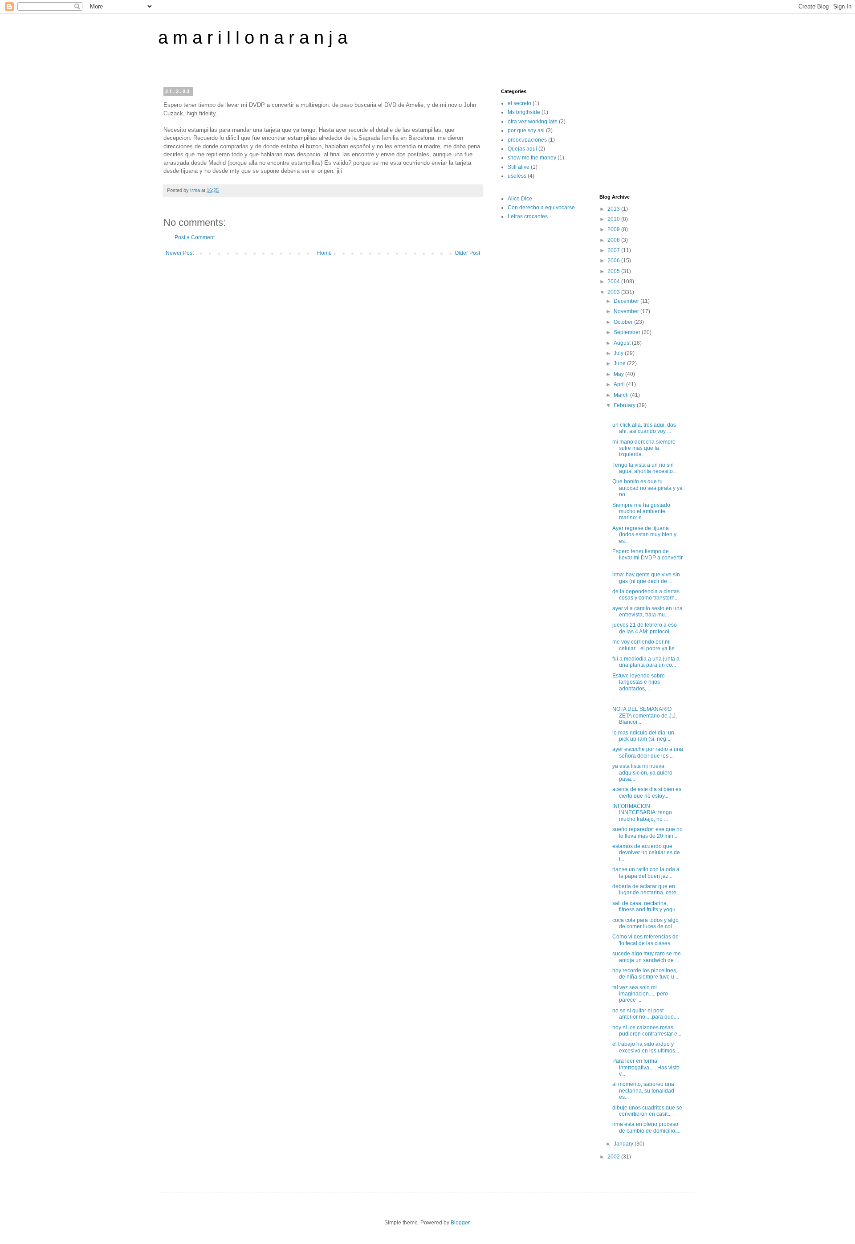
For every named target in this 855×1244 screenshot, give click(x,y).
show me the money (532, 158)
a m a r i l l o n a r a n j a (252, 37)
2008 (614, 240)
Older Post (467, 253)
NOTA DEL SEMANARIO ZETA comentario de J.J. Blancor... (644, 715)
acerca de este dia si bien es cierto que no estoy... (646, 792)
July (619, 353)
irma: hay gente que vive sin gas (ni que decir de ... (646, 577)
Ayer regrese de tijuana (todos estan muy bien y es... (644, 534)
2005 (614, 271)
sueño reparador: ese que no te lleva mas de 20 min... (647, 832)
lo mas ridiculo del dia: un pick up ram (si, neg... (643, 736)
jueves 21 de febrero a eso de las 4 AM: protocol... (644, 628)
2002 (614, 1157)
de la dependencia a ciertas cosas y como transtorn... (646, 594)
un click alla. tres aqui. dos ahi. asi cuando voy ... (644, 428)
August (623, 343)
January (624, 1144)
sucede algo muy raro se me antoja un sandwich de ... (646, 956)
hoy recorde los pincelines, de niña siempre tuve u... (645, 973)
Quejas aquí (522, 149)
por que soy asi (526, 130)
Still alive (518, 167)
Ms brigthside (524, 112)
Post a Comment (195, 237)
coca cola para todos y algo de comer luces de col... (645, 923)
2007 (614, 250)
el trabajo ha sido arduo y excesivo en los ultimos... (645, 1047)
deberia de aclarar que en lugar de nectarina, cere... (646, 889)
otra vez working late (533, 121)
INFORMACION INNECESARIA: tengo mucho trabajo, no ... (642, 812)
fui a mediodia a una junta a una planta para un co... (646, 662)
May (619, 374)
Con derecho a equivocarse (541, 207)
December (627, 301)
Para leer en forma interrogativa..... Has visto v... (646, 1067)
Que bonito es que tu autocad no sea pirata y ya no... (647, 488)
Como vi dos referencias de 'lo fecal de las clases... (645, 940)
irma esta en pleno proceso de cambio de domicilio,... (646, 1127)
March (622, 395)
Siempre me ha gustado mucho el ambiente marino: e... (641, 511)
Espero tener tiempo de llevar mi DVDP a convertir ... (647, 557)
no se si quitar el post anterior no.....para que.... (645, 1013)
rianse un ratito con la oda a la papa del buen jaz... (646, 872)
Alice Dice (520, 199)
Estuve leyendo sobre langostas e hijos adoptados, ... (638, 682)
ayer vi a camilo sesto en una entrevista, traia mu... (647, 611)
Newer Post (180, 253)
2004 (614, 281)
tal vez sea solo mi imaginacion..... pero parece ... (640, 993)
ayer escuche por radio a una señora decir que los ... (647, 752)
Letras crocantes (528, 216)
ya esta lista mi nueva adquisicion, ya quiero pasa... (642, 772)
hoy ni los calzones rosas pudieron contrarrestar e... (646, 1030)
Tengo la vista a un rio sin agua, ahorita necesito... (644, 468)
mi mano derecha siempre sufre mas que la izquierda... (644, 448)
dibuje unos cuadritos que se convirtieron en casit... (647, 1111)
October (624, 322)
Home (324, 253)
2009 (614, 229)
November (627, 311)
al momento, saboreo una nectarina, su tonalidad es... (643, 1090)
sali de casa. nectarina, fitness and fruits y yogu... (646, 906)
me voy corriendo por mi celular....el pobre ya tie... (645, 645)
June (620, 363)
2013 (614, 209)
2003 (614, 292)
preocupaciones (527, 140)
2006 (614, 260)
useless (517, 176)
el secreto (519, 103)
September (628, 332)
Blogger (460, 1223)
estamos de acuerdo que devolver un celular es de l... (646, 852)
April (620, 384)
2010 (614, 219)
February (625, 405)
